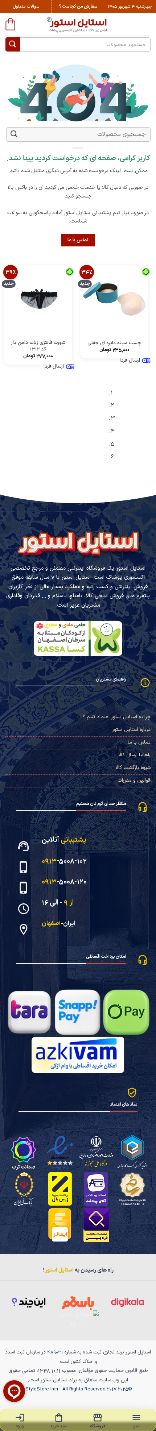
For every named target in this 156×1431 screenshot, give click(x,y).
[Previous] (147, 427)
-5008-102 (64, 861)
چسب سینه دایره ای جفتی (114, 343)
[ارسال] (12, 44)
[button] (10, 24)
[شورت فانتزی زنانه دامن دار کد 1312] (38, 299)
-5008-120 (64, 882)
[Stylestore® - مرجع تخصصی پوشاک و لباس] (78, 24)
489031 (55, 1352)
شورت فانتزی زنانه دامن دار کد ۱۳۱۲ (38, 346)
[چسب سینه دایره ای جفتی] (114, 299)
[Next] (127, 427)
